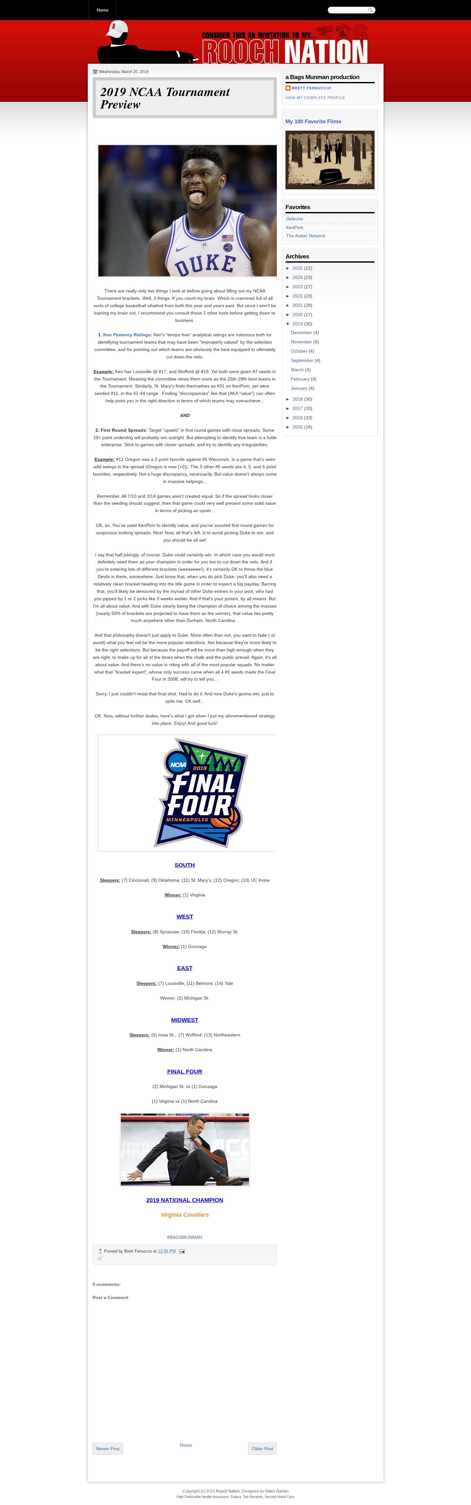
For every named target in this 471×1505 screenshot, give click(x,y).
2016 (298, 417)
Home (102, 10)
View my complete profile (315, 98)
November (302, 341)
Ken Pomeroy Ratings (127, 334)
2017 (298, 408)
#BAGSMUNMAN (184, 1237)
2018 (298, 399)
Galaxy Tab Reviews (246, 1497)
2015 (298, 426)
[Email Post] (181, 1251)
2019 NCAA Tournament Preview (165, 97)
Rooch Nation (136, 57)
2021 (298, 305)
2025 (298, 268)
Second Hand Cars (279, 1497)
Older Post (262, 1448)
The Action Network (306, 235)
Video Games (277, 1491)
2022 (298, 296)
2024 (298, 277)
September (303, 360)
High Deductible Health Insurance (202, 1497)
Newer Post (108, 1448)
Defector (294, 218)
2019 (298, 323)
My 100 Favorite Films (313, 122)
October (300, 351)
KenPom (294, 227)
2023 (298, 286)
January (300, 388)
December (302, 332)
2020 (298, 314)
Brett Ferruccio (311, 88)
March (298, 369)
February (301, 378)
